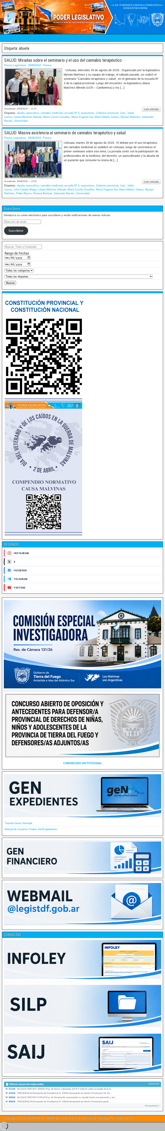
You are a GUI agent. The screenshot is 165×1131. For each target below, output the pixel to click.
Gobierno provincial (107, 112)
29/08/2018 (34, 65)
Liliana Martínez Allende (27, 116)
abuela (21, 112)
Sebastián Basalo (64, 193)
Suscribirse (15, 230)
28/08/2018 (34, 137)
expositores (87, 112)
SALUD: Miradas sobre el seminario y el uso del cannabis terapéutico (63, 60)
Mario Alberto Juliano (107, 116)
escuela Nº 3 (71, 112)
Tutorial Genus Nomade (18, 823)
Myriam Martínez (130, 116)
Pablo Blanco (24, 193)
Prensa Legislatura (15, 65)
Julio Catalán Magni (25, 189)
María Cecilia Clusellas (56, 116)
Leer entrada (151, 109)
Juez (123, 112)
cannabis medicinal (51, 112)
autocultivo (32, 112)
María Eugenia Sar (82, 116)
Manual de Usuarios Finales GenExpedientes (31, 829)
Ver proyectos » (152, 1106)
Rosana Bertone (42, 193)
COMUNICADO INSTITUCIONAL (82, 763)
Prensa (47, 65)
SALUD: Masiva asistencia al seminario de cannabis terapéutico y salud (65, 132)
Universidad (21, 120)
